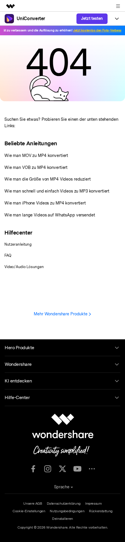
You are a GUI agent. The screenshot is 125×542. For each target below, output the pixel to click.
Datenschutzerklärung (64, 503)
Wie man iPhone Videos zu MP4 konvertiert (45, 202)
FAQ (7, 255)
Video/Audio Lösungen (24, 267)
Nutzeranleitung (18, 244)
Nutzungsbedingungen (67, 511)
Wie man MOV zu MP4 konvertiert (36, 155)
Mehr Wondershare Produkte (61, 313)
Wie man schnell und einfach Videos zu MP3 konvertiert (56, 190)
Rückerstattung (100, 511)
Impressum (93, 503)
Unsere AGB (32, 503)
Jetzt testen (92, 18)
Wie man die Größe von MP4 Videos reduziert (47, 178)
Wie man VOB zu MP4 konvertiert (35, 167)
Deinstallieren (62, 519)
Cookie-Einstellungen (28, 511)
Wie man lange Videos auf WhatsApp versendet (49, 214)
